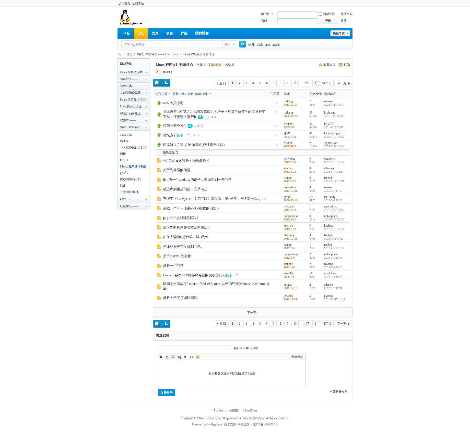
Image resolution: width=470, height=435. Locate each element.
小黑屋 (233, 410)
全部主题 (161, 94)
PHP (123, 153)
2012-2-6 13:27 (333, 257)
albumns (289, 168)
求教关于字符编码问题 (180, 298)
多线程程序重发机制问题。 (183, 246)
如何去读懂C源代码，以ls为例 (186, 237)
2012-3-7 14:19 (333, 190)
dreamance (290, 187)
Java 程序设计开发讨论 (133, 148)
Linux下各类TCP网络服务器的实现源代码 (194, 275)
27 (310, 124)
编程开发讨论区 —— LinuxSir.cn (157, 54)
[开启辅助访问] (351, 3)
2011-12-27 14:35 (334, 299)
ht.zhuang (329, 112)
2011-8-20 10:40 (333, 116)
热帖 (190, 94)
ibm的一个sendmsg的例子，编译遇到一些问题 (197, 179)
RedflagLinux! (215, 424)
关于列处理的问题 (176, 170)
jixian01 (288, 296)
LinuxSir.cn (250, 410)
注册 (344, 21)
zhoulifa (288, 273)
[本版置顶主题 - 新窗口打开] (159, 104)
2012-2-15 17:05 (334, 248)
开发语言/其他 (129, 192)
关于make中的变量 (177, 256)
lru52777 (329, 124)
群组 (184, 33)
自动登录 (329, 14)
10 (295, 83)
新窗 (276, 93)
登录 (244, 373)
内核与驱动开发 (131, 179)
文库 (155, 33)
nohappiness (291, 216)
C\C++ (124, 160)
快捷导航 (339, 33)
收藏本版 (330, 64)
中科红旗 (243, 424)
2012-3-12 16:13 (334, 181)
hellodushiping (332, 133)
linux (267, 44)
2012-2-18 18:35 (334, 229)
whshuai (289, 206)
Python (124, 141)
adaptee (328, 284)
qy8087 (288, 197)
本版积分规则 (338, 391)
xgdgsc (288, 284)
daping (288, 244)
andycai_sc (330, 206)
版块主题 (169, 152)
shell (260, 44)
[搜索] (241, 44)
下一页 (341, 83)
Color (166, 356)
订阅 (347, 64)
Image (173, 356)
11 (310, 273)
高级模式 (297, 356)
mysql (276, 44)
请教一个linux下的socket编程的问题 (189, 208)
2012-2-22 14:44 (334, 104)
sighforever (330, 143)
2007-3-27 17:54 (334, 146)
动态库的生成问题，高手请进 (185, 189)
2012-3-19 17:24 (334, 162)
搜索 (228, 44)
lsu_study (329, 197)
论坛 (140, 33)
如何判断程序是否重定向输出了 (187, 227)
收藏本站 (138, 3)
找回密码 (346, 14)
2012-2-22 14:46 (334, 209)
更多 (205, 94)
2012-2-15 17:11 (333, 238)
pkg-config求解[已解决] (180, 218)
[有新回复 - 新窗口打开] (159, 161)
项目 (169, 33)
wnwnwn (289, 158)
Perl (123, 185)
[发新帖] (161, 83)
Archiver (218, 410)
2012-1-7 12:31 (333, 288)
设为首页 (124, 3)
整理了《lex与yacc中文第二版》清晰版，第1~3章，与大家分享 (210, 199)
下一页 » (252, 312)
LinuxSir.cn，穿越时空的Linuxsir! (119, 54)
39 (310, 112)
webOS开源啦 (173, 103)
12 (310, 197)
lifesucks (289, 235)
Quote (185, 356)
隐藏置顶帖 (276, 103)
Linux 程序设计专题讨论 (198, 54)
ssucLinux (330, 273)
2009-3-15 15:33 (334, 136)
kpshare (288, 225)
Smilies (197, 356)
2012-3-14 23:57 (334, 171)
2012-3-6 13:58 (333, 200)
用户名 (265, 14)
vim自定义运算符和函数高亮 (184, 160)
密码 (264, 21)
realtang (167, 72)
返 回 (222, 83)
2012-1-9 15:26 (333, 276)
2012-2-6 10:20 (333, 267)
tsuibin (288, 177)
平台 (126, 33)
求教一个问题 (173, 266)
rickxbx (288, 124)
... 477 (305, 83)
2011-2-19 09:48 (333, 127)
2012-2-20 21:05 (334, 219)
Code (191, 356)
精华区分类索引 (175, 126)
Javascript (126, 134)
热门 (183, 94)
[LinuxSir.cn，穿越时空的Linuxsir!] (131, 24)
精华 (198, 94)
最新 (176, 94)
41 (310, 133)
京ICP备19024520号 (265, 424)
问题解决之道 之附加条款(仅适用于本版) (194, 145)
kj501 (287, 133)
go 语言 (125, 173)
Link (179, 356)
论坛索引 (170, 135)
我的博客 (202, 33)
